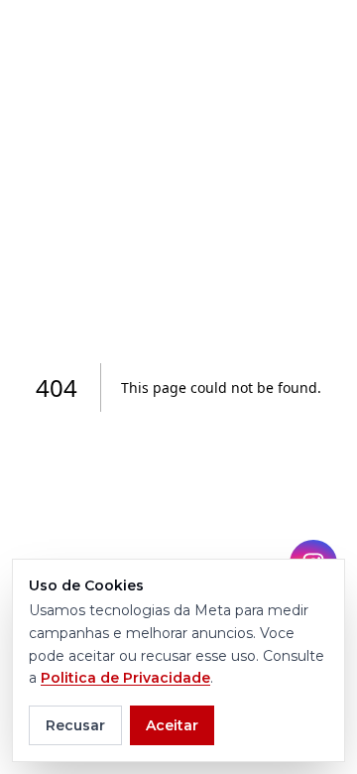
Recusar (75, 725)
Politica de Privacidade (125, 678)
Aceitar (172, 725)
